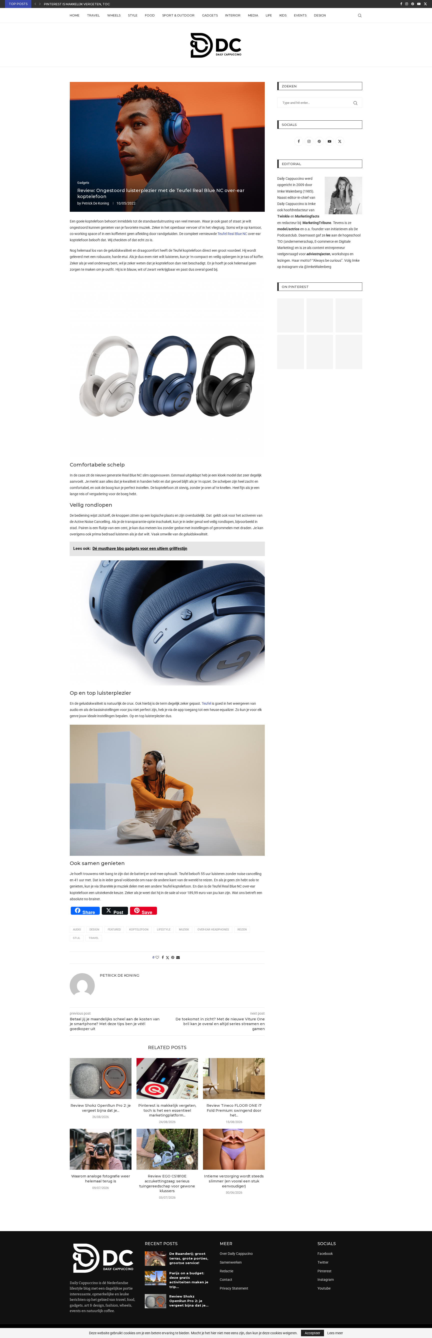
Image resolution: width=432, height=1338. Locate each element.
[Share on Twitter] (167, 957)
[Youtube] (418, 4)
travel (94, 938)
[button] (35, 4)
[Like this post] (157, 957)
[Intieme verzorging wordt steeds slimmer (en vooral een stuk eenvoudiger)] (234, 1149)
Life (269, 15)
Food (150, 15)
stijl (76, 938)
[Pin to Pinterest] (172, 957)
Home (75, 15)
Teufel (206, 703)
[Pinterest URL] (290, 315)
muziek (184, 929)
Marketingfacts (307, 216)
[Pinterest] (412, 4)
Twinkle (283, 216)
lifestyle (163, 929)
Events (300, 15)
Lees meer (335, 1333)
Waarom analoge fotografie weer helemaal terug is (100, 1178)
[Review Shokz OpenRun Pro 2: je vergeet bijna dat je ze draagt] (101, 1078)
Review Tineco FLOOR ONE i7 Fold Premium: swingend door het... (234, 1110)
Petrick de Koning (95, 203)
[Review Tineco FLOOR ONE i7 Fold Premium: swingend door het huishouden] (234, 1078)
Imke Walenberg (289, 191)
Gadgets (210, 15)
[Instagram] (406, 4)
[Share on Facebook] (163, 957)
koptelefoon (138, 929)
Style (133, 15)
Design (320, 15)
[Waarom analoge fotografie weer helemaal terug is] (101, 1149)
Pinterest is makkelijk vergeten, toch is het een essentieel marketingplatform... (167, 1110)
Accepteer (312, 1333)
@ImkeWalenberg (317, 267)
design (94, 929)
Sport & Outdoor (178, 15)
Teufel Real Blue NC (232, 234)
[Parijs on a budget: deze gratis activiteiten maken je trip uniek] (155, 1278)
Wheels (113, 15)
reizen (242, 929)
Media (253, 15)
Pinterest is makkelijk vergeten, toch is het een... (88, 4)
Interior (232, 15)
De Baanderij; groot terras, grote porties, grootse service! (188, 1258)
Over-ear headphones (213, 929)
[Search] (359, 15)
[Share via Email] (178, 957)
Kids (283, 15)
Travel (93, 15)
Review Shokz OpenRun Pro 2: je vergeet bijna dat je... (100, 1108)
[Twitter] (425, 4)
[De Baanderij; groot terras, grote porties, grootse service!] (155, 1258)
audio (77, 929)
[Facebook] (401, 4)
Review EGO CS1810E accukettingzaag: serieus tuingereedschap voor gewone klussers (167, 1183)
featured (114, 929)
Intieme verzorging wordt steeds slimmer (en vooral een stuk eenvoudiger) (234, 1181)
